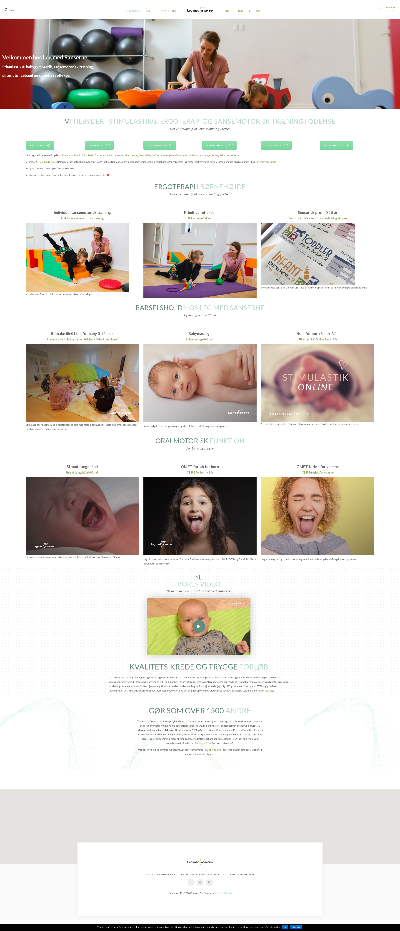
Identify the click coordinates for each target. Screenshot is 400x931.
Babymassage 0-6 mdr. (200, 339)
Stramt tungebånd (157, 145)
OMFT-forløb (96, 145)
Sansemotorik (37, 145)
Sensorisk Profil (273, 145)
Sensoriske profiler (149, 155)
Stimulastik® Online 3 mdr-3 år (317, 339)
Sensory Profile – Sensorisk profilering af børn (318, 218)
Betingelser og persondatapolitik (202, 874)
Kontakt (254, 11)
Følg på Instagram (202, 783)
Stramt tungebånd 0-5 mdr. (82, 472)
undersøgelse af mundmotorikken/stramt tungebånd (188, 155)
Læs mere (353, 423)
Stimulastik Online (92, 155)
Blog (240, 11)
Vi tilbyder (133, 11)
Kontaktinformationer (160, 874)
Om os (226, 11)
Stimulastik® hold (333, 145)
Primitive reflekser (267, 161)
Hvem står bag (266, 690)
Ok (285, 927)
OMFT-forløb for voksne (318, 472)
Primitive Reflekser (216, 145)
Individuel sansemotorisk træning (120, 155)
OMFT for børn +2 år (200, 472)
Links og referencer (242, 874)
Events (150, 11)
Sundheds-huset (48, 161)
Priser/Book (169, 11)
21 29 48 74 (225, 893)
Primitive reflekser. (230, 155)
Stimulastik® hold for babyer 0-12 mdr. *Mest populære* (82, 339)
